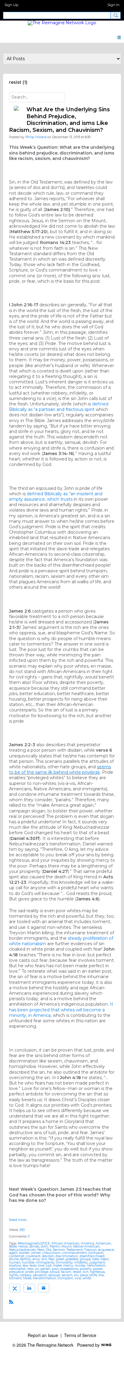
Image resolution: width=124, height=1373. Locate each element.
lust (48, 1265)
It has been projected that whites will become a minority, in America (61, 1009)
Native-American (86, 1246)
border (24, 1253)
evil (44, 1259)
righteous (97, 1272)
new (30, 1269)
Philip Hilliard (35, 137)
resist (77, 1272)
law (25, 1265)
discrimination (66, 1256)
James (34, 1246)
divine (14, 1259)
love (41, 1265)
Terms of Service (80, 1335)
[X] (14, 1288)
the (101, 1275)
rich (85, 1272)
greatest (72, 1259)
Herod (23, 1246)
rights (13, 1275)
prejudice (16, 1272)
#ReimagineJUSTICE (34, 1243)
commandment (74, 1253)
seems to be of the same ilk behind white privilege (60, 769)
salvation (40, 1275)
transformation (44, 1278)
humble (28, 1262)
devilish (48, 1256)
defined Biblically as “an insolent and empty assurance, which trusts (55, 496)
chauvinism (51, 1253)
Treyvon (90, 1250)
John (44, 1246)
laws (32, 1265)
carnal (36, 1253)
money (80, 1265)
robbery (26, 1275)
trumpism (65, 1278)
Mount (66, 1246)
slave (84, 1275)
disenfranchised (91, 1256)
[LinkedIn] (29, 1288)
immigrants (45, 1262)
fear (51, 1259)
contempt (16, 1256)
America (87, 1243)
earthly (25, 1259)
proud (54, 1272)
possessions (69, 1269)
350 (22, 1230)
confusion (96, 1253)
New (40, 1250)
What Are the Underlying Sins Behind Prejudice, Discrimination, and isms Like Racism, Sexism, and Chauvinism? (59, 119)
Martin (55, 1246)
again (13, 1253)
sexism (67, 1275)
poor (55, 1269)
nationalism (96, 1265)
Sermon (59, 1250)
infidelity (81, 1262)
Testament (75, 1250)
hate (95, 1259)
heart (105, 1259)
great (60, 1259)
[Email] (43, 1288)
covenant (33, 1256)
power (98, 1269)
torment (15, 1278)
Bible (13, 1246)
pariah (45, 1269)
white (86, 1278)
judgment (97, 1262)
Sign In (113, 4)
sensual (54, 1275)
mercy (68, 1265)
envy (36, 1259)
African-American (65, 1243)
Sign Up (11, 4)
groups (85, 1259)
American (103, 1243)
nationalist (17, 1269)
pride (29, 1272)
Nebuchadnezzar (22, 1250)
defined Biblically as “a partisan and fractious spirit (58, 406)
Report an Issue (43, 1335)
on (37, 1269)
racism (66, 1272)
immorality (64, 1262)
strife (93, 1275)
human (14, 1262)
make (57, 1265)
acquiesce (106, 1250)
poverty (85, 1269)
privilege (41, 1272)
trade (27, 1278)
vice (78, 1278)
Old (48, 1250)
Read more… (18, 1220)
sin (76, 1275)
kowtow (15, 1265)
